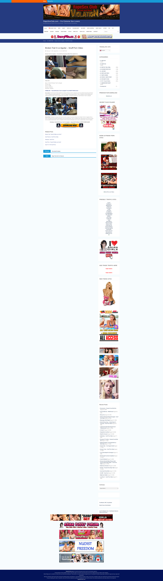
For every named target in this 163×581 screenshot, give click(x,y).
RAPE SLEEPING (90, 28)
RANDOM (46, 31)
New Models (108, 229)
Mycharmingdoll (109, 222)
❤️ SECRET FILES (52, 28)
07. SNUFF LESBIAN (104, 75)
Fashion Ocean (109, 224)
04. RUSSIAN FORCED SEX (105, 69)
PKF (109, 28)
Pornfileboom (109, 212)
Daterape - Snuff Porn (49, 139)
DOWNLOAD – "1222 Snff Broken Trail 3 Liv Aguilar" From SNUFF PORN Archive (61, 90)
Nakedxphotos (109, 205)
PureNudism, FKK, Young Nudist (105, 502)
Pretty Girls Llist (109, 225)
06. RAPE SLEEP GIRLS (104, 73)
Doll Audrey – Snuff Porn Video (106, 436)
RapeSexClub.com (70, 571)
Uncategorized (103, 86)
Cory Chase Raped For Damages (106, 452)
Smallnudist (109, 218)
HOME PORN (89, 31)
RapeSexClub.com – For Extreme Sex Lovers (61, 21)
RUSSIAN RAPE (76, 28)
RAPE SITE (75, 31)
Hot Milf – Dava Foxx (104, 473)
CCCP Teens (108, 217)
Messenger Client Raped (105, 420)
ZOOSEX (52, 31)
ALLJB (109, 202)
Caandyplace (109, 208)
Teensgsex (109, 210)
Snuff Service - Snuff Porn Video (51, 136)
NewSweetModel (109, 226)
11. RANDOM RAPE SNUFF (105, 83)
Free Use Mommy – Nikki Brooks (54, 1)
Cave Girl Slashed (103, 459)
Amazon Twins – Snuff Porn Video (107, 449)
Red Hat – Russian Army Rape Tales (107, 467)
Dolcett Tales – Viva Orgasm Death (107, 445)
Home (45, 28)
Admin (57, 50)
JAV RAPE (83, 28)
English (103, 50)
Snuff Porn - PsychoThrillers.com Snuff (53, 142)
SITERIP (105, 28)
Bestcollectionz (109, 232)
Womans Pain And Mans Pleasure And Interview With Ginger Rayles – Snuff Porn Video (108, 462)
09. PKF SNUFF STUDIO (104, 79)
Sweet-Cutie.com (108, 230)
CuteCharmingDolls (109, 228)
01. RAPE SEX (103, 60)
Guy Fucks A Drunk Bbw (105, 471)
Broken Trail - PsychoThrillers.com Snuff (53, 134)
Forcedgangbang (109, 213)
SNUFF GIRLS (98, 28)
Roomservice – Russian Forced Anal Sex (108, 408)
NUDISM (57, 31)
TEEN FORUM (63, 31)
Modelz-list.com (109, 233)
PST (113, 28)
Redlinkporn (109, 204)
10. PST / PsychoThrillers (105, 81)
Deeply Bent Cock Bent (104, 432)
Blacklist (109, 216)
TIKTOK (69, 31)
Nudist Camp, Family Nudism (105, 505)
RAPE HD (69, 28)
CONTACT (95, 31)
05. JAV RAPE (103, 71)
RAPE (59, 28)
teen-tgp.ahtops (109, 214)
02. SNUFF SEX (64, 50)
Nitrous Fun (102, 414)
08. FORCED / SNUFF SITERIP (106, 77)
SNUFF (63, 28)
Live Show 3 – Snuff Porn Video (106, 476)
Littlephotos (109, 206)
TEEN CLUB (82, 31)
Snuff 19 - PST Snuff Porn (50, 144)
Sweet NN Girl (109, 221)
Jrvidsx (108, 209)
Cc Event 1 (102, 430)
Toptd (109, 220)
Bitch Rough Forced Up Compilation (107, 455)
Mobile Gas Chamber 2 (104, 465)
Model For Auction (103, 434)
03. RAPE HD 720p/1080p (105, 67)
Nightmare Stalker (103, 475)
